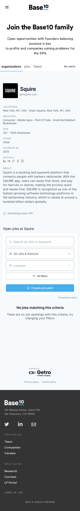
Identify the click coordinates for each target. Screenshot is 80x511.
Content (10, 476)
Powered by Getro (67, 297)
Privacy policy (31, 382)
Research (10, 471)
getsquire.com (28, 94)
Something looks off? (20, 213)
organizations (11, 66)
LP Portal (10, 482)
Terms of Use (13, 492)
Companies (12, 447)
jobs (27, 66)
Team (8, 441)
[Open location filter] (69, 266)
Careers (9, 453)
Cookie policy (49, 382)
